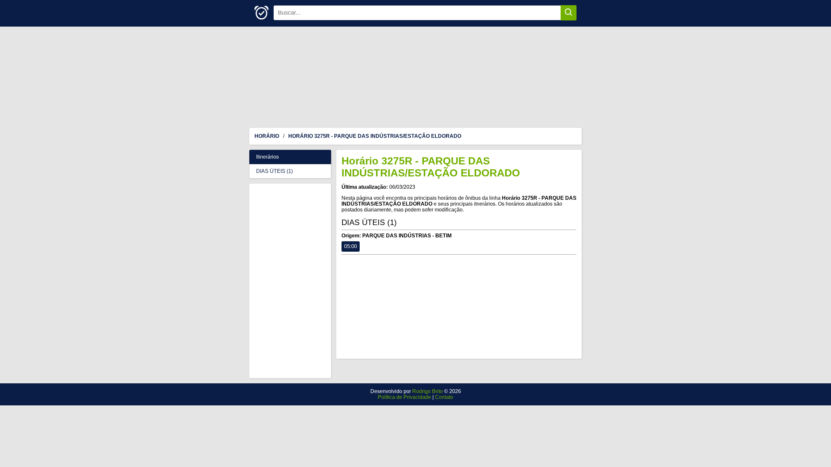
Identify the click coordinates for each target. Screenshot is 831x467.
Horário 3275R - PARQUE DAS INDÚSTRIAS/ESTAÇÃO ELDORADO (430, 167)
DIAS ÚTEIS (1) (274, 171)
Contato (444, 397)
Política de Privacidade (404, 397)
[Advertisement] (415, 77)
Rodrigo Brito (427, 391)
